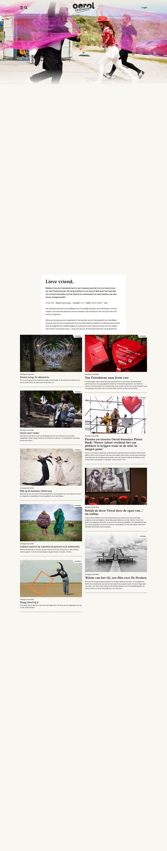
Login (144, 8)
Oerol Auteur (66, 303)
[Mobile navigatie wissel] (21, 7)
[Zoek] (25, 7)
